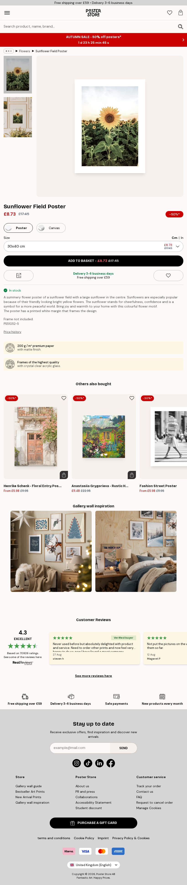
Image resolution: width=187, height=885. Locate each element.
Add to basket (93, 261)
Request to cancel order (154, 802)
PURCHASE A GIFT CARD (97, 823)
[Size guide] (19, 275)
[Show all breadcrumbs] (9, 51)
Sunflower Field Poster (51, 51)
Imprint (103, 838)
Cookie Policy (84, 838)
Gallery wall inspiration (32, 802)
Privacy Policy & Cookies (131, 838)
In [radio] (182, 238)
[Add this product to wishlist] (168, 275)
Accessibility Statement (93, 802)
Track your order (148, 786)
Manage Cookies (148, 808)
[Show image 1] (18, 74)
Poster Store (103, 874)
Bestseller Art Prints (30, 792)
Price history (12, 332)
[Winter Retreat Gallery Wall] (136, 551)
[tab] (169, 13)
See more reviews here (93, 676)
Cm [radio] (174, 238)
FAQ (139, 797)
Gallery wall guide (29, 786)
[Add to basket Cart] (64, 475)
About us (82, 786)
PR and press (85, 792)
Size (7, 238)
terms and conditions (53, 838)
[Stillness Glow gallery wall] (51, 551)
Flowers (24, 51)
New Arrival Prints (28, 797)
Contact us (144, 792)
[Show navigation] (7, 13)
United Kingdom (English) (93, 865)
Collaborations (86, 797)
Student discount (88, 808)
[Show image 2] (18, 117)
